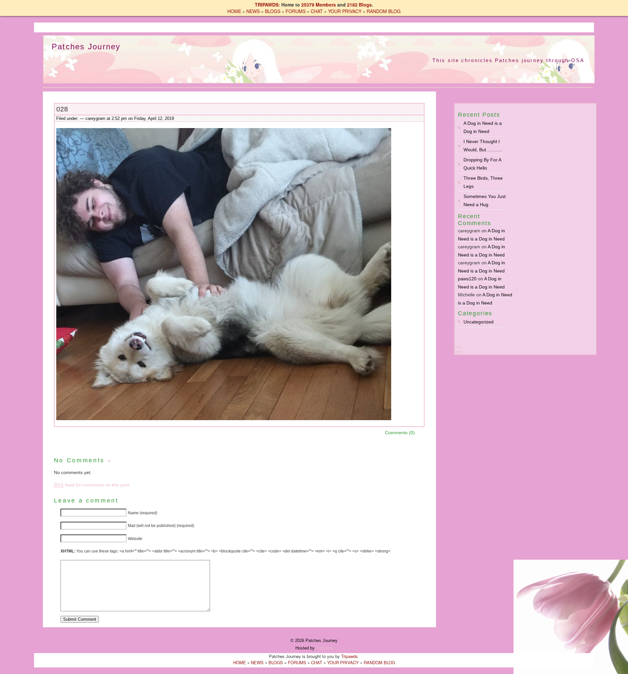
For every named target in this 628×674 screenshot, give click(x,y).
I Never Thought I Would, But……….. (482, 145)
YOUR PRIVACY (344, 11)
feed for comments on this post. (92, 484)
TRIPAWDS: (267, 4)
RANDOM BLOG (384, 11)
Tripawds (324, 648)
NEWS (253, 11)
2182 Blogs (359, 4)
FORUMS (295, 11)
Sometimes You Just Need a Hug (484, 200)
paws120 (467, 278)
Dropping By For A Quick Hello (482, 164)
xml (458, 351)
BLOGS (272, 11)
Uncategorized (478, 321)
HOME (234, 11)
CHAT (317, 11)
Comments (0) (400, 432)
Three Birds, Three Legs (483, 182)
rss (458, 346)
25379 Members (318, 4)
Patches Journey (86, 46)
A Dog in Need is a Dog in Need (482, 127)
